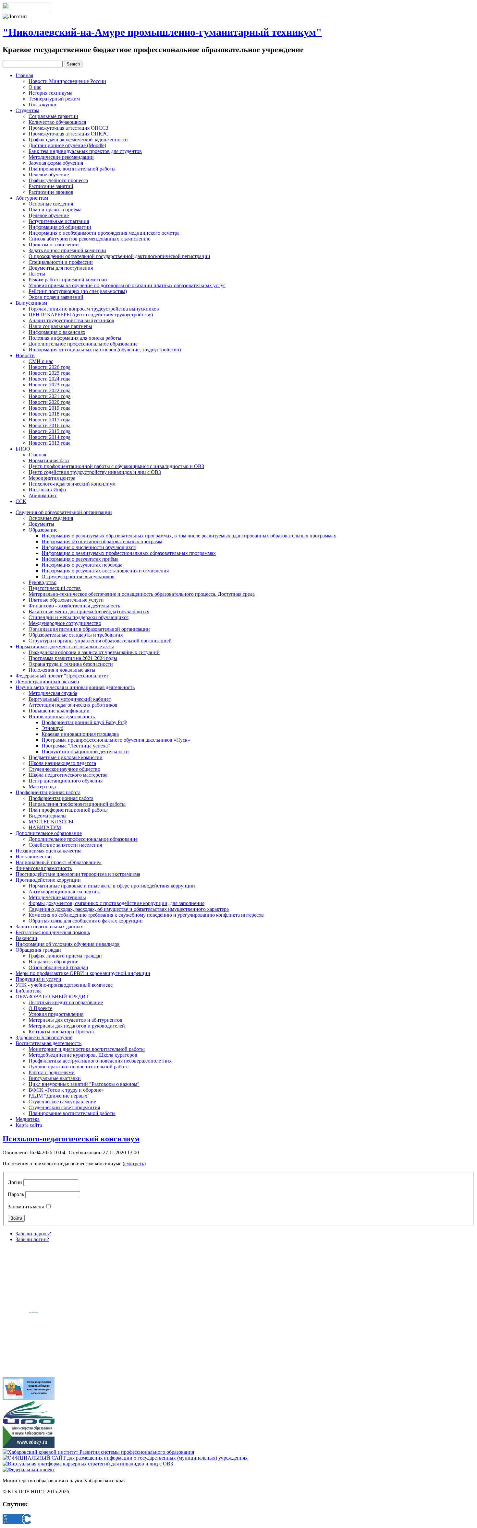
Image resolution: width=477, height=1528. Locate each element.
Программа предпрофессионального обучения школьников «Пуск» (116, 740)
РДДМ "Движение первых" (59, 1096)
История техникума (50, 93)
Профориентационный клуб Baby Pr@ (84, 722)
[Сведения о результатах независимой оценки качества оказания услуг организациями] (29, 1398)
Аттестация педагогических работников (73, 705)
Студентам (27, 110)
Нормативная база (49, 460)
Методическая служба (53, 693)
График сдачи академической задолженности (78, 139)
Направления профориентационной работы (77, 804)
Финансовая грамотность (44, 868)
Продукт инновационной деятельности (85, 751)
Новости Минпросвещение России (67, 81)
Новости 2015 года (49, 431)
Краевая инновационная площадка (80, 734)
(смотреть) (134, 1163)
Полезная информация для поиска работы (75, 338)
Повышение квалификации (59, 710)
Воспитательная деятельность (48, 1043)
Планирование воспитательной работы (72, 168)
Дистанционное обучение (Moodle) (67, 145)
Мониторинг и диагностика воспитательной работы (87, 1049)
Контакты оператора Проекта (61, 1031)
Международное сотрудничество (65, 623)
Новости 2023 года (49, 384)
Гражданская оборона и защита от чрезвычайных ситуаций (94, 652)
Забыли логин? (32, 1239)
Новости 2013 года (49, 443)
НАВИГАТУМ (45, 827)
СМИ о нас (41, 361)
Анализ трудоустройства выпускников (71, 320)
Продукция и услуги (38, 979)
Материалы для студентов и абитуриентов (75, 1020)
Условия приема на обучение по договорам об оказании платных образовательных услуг (127, 285)
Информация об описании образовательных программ (102, 541)
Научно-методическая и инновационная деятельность (75, 687)
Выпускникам (31, 303)
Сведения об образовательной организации (64, 512)
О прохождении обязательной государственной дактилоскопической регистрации (119, 256)
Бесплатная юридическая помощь (53, 932)
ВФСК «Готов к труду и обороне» (66, 1090)
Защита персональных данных (49, 926)
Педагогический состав (55, 588)
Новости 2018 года (49, 414)
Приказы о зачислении (54, 244)
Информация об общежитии (60, 227)
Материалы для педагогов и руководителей (77, 1025)
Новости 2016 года (49, 425)
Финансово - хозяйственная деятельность (74, 605)
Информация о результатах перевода (82, 565)
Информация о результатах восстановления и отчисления (105, 570)
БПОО (23, 449)
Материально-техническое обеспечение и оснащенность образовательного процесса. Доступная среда (142, 594)
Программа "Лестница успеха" (76, 745)
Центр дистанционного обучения (66, 780)
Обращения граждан (38, 950)
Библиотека (29, 990)
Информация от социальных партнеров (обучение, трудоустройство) (105, 349)
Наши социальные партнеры (60, 326)
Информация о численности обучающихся (89, 547)
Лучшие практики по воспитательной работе (78, 1066)
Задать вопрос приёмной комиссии (67, 250)
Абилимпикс (43, 495)
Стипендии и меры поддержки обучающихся (78, 617)
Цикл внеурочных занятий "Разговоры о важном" (84, 1084)
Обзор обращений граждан (58, 967)
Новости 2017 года (49, 419)
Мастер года (42, 786)
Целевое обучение (49, 174)
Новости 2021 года (49, 396)
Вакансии (26, 938)
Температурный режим (54, 98)
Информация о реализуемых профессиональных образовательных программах (129, 553)
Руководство (42, 582)
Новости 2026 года (49, 367)
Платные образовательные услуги (66, 600)
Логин (15, 1182)
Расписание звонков (51, 192)
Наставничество (34, 856)
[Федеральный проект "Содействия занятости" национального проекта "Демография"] (29, 1469)
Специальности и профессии (61, 262)
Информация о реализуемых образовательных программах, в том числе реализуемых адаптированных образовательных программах (189, 535)
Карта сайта (29, 1125)
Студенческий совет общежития (64, 1107)
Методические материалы (57, 897)
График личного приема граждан (65, 955)
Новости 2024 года (49, 379)
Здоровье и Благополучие (44, 1037)
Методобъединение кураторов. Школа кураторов (83, 1055)
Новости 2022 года (49, 390)
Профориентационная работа (48, 792)
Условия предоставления (56, 1014)
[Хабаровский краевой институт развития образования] (29, 1422)
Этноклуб (52, 728)
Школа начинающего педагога (62, 763)
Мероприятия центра (52, 478)
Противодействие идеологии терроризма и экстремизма (78, 874)
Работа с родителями (52, 1072)
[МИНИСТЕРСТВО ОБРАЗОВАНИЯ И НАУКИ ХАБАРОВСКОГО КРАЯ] (29, 1446)
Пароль (16, 1194)
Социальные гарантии (53, 116)
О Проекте (40, 1008)
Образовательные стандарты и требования (76, 635)
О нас (35, 87)
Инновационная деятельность (62, 716)
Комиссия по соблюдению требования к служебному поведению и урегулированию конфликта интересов (146, 915)
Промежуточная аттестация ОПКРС (69, 133)
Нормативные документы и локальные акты (65, 646)
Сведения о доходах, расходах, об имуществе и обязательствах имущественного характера (129, 909)
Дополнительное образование (49, 833)
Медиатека (28, 1119)
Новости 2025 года (49, 373)
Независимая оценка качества (48, 850)
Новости (25, 355)
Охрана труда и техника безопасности (71, 664)
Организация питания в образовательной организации (89, 629)
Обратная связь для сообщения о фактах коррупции (86, 920)
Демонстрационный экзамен (47, 681)
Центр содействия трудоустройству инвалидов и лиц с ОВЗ (95, 472)
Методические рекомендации (61, 157)
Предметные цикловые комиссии (66, 757)
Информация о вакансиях (57, 332)
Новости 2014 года (49, 437)
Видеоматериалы (48, 815)
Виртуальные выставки (55, 1078)
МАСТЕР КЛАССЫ (51, 821)
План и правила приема (55, 209)
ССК (21, 501)
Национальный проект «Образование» (59, 862)
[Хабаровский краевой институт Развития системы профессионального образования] (98, 1452)
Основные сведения (51, 203)
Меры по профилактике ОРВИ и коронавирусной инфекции (83, 973)
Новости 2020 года (49, 402)
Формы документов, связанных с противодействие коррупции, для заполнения (116, 903)
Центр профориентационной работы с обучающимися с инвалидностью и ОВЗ (116, 466)
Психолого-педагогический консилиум (72, 484)
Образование (43, 530)
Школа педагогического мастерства (68, 775)
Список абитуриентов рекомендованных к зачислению (90, 238)
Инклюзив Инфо (47, 489)
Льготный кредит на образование (66, 1002)
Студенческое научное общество (64, 769)
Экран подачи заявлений (56, 297)
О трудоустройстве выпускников (78, 576)
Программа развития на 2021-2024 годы (73, 658)
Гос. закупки (42, 104)
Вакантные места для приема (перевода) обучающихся (89, 611)
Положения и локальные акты (62, 670)
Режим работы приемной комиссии (68, 279)
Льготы (37, 273)
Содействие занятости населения (65, 845)
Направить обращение (53, 961)
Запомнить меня (26, 1206)
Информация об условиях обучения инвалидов (68, 944)
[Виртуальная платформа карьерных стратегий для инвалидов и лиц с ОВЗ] (88, 1463)
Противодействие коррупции (48, 880)
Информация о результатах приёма (80, 559)
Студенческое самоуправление (62, 1101)
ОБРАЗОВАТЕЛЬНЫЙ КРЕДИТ (52, 996)
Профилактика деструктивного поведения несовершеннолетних (100, 1061)
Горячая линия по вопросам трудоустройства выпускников (94, 308)
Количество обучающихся (57, 122)
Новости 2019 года (49, 408)
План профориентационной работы (68, 810)
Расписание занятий (51, 186)
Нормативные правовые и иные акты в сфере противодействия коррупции (112, 885)
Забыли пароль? (33, 1233)
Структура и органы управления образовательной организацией (100, 640)
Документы (41, 524)
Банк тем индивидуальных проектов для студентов (85, 151)
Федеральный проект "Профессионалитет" (63, 675)
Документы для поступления (61, 268)
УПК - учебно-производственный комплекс (64, 985)
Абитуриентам (32, 198)
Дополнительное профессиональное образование (83, 344)
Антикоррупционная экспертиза (65, 891)
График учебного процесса (58, 180)
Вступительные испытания (59, 221)
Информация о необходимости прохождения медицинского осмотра (104, 233)
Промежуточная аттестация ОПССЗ (68, 128)
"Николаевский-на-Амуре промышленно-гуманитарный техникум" (162, 32)
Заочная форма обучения (56, 163)
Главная (24, 75)
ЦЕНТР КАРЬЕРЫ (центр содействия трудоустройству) (91, 314)
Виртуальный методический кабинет (70, 699)
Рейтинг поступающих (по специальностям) (78, 291)
